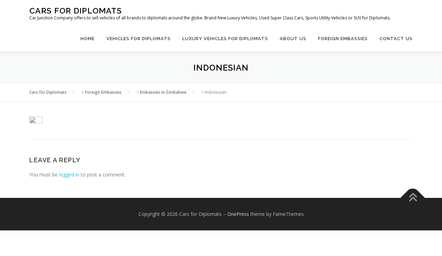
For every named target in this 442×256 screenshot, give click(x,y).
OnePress (238, 214)
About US (293, 38)
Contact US (396, 38)
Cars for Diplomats (75, 10)
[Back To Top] (413, 198)
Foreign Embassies (343, 38)
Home (87, 38)
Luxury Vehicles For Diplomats (225, 38)
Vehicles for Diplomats (138, 38)
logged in (69, 174)
